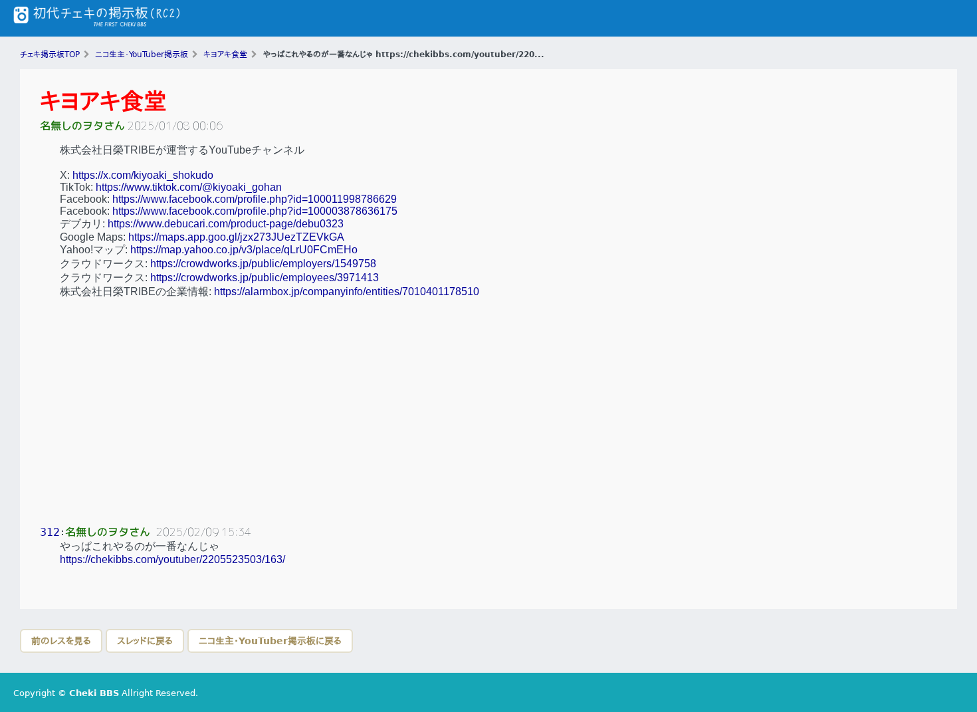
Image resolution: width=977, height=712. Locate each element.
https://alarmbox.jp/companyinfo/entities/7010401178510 (346, 291)
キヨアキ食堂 (103, 101)
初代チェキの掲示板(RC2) (96, 18)
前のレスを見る (61, 641)
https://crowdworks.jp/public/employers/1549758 (263, 263)
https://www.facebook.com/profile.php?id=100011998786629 (254, 199)
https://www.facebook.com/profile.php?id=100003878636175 (254, 211)
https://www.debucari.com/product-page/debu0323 (226, 223)
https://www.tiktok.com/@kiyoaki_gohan (189, 187)
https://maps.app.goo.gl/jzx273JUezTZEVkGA (236, 237)
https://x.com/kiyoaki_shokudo (142, 175)
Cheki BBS (94, 693)
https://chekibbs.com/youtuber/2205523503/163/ (172, 559)
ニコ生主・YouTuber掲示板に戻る (270, 641)
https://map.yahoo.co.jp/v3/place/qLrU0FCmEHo (244, 249)
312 (50, 532)
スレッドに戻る (145, 641)
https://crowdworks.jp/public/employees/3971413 (264, 277)
